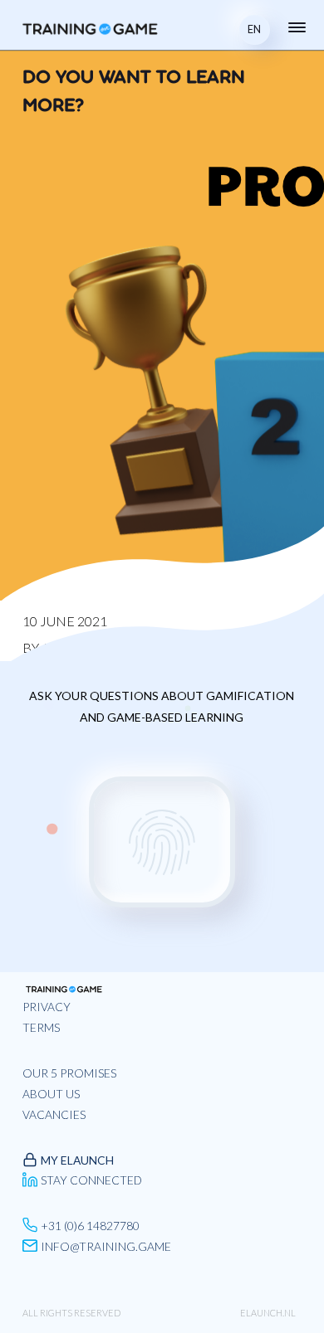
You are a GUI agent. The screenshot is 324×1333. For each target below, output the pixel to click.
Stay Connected (91, 1180)
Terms (41, 1027)
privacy (46, 1007)
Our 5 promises (69, 1073)
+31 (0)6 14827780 (90, 1226)
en (254, 29)
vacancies (54, 1114)
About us (51, 1094)
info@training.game (106, 1246)
